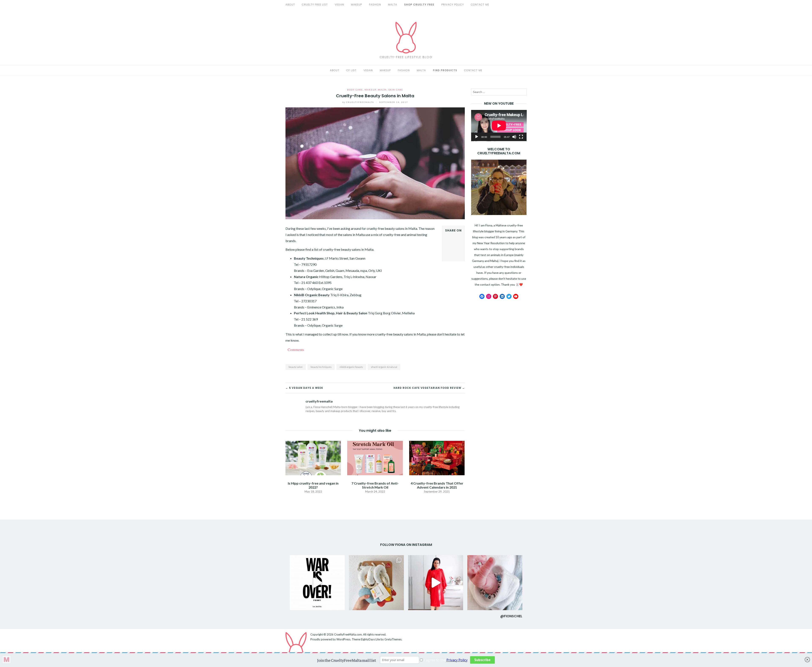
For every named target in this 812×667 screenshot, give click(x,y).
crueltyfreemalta (358, 102)
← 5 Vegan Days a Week (304, 388)
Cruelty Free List (315, 4)
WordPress (343, 639)
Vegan (368, 70)
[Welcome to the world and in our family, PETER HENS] (494, 582)
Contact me (473, 70)
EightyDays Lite (370, 639)
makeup (356, 4)
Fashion (404, 70)
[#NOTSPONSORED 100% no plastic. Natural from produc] (376, 582)
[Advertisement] (499, 368)
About (290, 4)
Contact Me (480, 4)
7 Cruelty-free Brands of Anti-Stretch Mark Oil (375, 485)
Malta (392, 4)
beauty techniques (321, 367)
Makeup (385, 70)
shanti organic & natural (384, 367)
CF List (351, 70)
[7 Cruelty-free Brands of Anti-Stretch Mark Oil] (375, 457)
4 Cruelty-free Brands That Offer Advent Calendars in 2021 (437, 485)
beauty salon (296, 367)
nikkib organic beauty (351, 367)
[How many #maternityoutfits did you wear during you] (435, 582)
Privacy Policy (452, 4)
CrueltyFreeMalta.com (348, 634)
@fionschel (511, 616)
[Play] (477, 137)
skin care (395, 89)
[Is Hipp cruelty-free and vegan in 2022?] (313, 457)
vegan (339, 4)
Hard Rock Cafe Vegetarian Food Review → (429, 388)
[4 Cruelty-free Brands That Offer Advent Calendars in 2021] (437, 457)
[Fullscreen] (521, 137)
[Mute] (514, 137)
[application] (499, 125)
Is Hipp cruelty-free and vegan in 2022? (313, 485)
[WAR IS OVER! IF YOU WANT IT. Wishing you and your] (317, 582)
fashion (375, 4)
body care (355, 89)
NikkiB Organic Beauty (312, 295)
